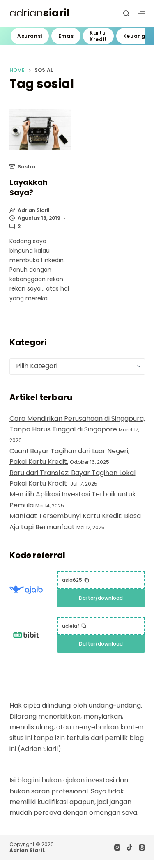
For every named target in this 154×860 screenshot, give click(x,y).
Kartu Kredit (98, 36)
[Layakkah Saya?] (40, 130)
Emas (66, 35)
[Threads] (142, 847)
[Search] (126, 13)
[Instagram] (117, 847)
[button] (76, 580)
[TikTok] (129, 847)
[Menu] (141, 13)
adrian (39, 13)
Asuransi (29, 35)
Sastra (27, 166)
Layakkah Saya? (28, 187)
